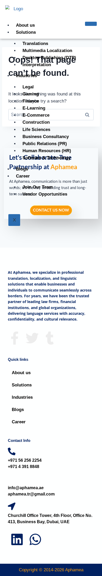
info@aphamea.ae (26, 488)
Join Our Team (37, 187)
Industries (26, 75)
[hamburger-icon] (91, 24)
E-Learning (33, 108)
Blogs (22, 169)
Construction (36, 122)
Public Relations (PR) (44, 143)
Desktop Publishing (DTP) (49, 57)
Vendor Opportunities (44, 194)
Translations (35, 43)
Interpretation (36, 64)
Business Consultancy (45, 136)
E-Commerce (35, 115)
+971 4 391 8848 (23, 466)
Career (23, 176)
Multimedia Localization (47, 50)
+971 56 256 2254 (25, 460)
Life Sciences (36, 129)
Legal (28, 86)
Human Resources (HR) (46, 150)
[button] (51, 385)
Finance (30, 101)
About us (25, 25)
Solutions (26, 32)
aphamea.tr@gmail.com (31, 494)
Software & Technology (46, 157)
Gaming (30, 94)
